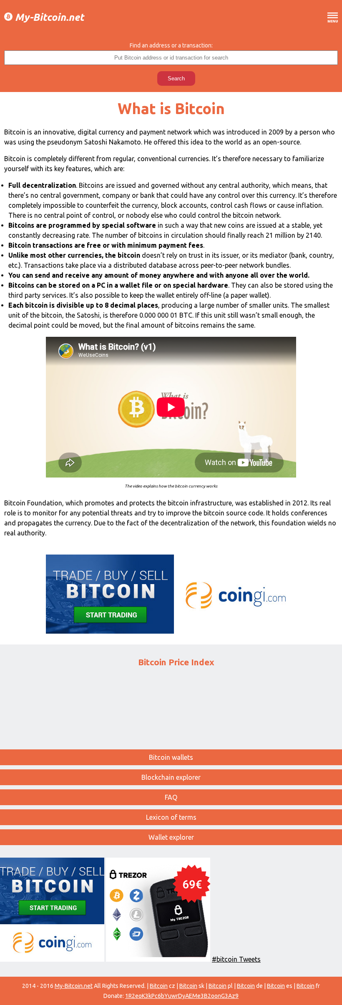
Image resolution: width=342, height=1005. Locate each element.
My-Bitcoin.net (48, 17)
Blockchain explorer (171, 777)
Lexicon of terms (171, 817)
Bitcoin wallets (171, 757)
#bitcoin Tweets (236, 959)
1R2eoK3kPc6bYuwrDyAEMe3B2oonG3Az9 (182, 996)
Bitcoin (159, 986)
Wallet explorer (171, 837)
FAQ (171, 797)
